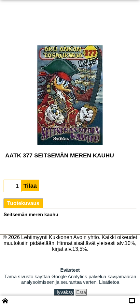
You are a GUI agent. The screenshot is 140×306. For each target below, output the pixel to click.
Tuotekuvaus (23, 203)
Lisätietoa (109, 282)
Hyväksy (64, 292)
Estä (81, 292)
